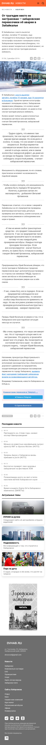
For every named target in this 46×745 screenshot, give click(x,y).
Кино (7, 697)
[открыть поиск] (43, 3)
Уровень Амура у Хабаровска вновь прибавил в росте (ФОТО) (20, 456)
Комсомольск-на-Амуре (14, 669)
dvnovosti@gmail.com (13, 655)
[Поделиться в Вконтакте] (35, 58)
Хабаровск (19, 9)
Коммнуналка (10, 711)
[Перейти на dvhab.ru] (8, 3)
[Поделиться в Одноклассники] (39, 58)
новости (21, 3)
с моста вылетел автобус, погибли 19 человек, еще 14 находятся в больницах (23, 98)
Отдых (7, 694)
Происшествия (10, 674)
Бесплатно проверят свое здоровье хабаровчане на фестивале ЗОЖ (20, 467)
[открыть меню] (38, 3)
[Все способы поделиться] (42, 58)
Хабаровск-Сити (11, 683)
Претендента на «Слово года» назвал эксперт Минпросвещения (20, 434)
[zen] (17, 718)
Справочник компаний (14, 700)
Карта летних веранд (13, 680)
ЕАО (6, 672)
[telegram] (6, 718)
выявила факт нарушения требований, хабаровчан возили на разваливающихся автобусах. (21, 374)
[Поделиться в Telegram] (31, 58)
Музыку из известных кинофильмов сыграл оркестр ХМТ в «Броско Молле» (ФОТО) (23, 445)
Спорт (7, 677)
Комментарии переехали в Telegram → (20, 392)
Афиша (7, 708)
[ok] (23, 718)
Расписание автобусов (14, 705)
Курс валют (9, 702)
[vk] (12, 718)
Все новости (7, 9)
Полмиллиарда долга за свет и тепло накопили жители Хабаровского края (20, 478)
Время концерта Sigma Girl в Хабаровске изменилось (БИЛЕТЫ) (22, 489)
